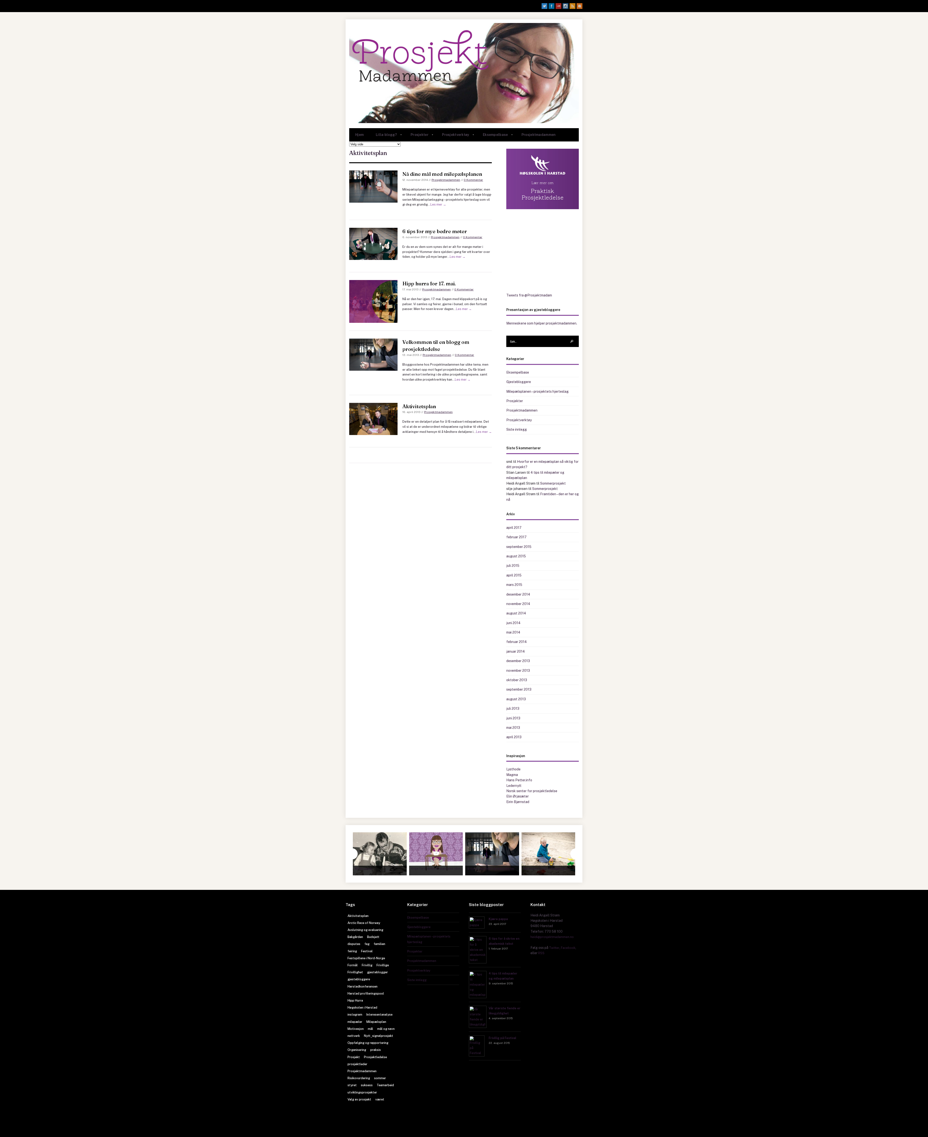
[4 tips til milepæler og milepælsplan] (477, 995)
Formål (353, 965)
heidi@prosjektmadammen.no (552, 937)
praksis (375, 1050)
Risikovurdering (359, 1078)
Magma (512, 775)
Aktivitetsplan (419, 406)
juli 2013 (512, 708)
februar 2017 (516, 537)
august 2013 (516, 699)
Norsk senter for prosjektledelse (531, 791)
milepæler (355, 1022)
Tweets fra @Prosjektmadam (529, 295)
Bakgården (355, 937)
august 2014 (516, 613)
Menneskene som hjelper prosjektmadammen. (541, 323)
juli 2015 (512, 566)
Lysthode (513, 769)
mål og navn (386, 1029)
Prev (352, 853)
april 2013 (514, 737)
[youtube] (558, 6)
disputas (354, 944)
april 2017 (514, 528)
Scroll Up (464, 1126)
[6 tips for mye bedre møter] (373, 244)
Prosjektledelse (375, 1057)
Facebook (568, 948)
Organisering (357, 1050)
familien (379, 944)
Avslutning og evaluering (365, 930)
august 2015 (516, 556)
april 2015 (514, 575)
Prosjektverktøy (452, 137)
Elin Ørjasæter (517, 796)
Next (575, 853)
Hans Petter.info (519, 780)
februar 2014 (516, 642)
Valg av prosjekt (359, 1099)
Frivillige (383, 965)
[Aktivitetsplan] (373, 419)
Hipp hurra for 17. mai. (429, 283)
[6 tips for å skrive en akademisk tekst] (477, 960)
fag (367, 944)
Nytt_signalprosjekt (378, 1036)
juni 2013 (513, 718)
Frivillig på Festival (502, 1038)
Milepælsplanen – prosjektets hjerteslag (537, 391)
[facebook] (551, 6)
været (379, 1099)
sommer (380, 1078)
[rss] (572, 6)
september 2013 (518, 689)
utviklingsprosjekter (362, 1092)
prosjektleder (357, 1064)
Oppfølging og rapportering (368, 1043)
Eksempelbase (492, 137)
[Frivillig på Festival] (477, 1053)
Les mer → (438, 204)
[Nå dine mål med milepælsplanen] (373, 186)
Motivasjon (356, 1029)
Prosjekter (416, 137)
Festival (367, 951)
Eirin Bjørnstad (517, 802)
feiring (352, 951)
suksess (367, 1085)
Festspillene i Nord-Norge (366, 958)
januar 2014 (515, 651)
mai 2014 (513, 632)
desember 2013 (518, 661)
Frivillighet (355, 972)
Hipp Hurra (355, 1000)
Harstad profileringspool (366, 993)
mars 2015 (514, 585)
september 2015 (518, 547)
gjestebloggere (359, 979)
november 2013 (518, 670)
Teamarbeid (385, 1085)
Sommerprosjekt (553, 483)
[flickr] (565, 6)
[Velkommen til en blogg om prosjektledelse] (373, 355)
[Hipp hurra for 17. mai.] (373, 301)
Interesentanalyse (379, 1014)
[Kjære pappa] (477, 925)
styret (352, 1085)
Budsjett (373, 937)
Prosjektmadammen (539, 135)
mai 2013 (513, 728)
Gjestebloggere (518, 382)
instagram (355, 1014)
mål (370, 1029)
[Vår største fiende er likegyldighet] (477, 1024)
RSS (541, 953)
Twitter (554, 948)
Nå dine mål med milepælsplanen (442, 174)
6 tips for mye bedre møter (434, 231)
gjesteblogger (377, 972)
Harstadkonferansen (362, 986)
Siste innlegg (516, 429)
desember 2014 (518, 594)
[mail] (579, 6)
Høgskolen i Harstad (362, 1007)
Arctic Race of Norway (364, 923)
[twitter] (544, 6)
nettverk (354, 1036)
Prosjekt (354, 1057)
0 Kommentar (473, 180)
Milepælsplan (376, 1022)
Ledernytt (514, 786)
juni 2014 (513, 623)
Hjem (359, 135)
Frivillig (367, 965)
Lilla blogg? (383, 137)
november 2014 (518, 604)
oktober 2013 (516, 680)
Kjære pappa (498, 919)
